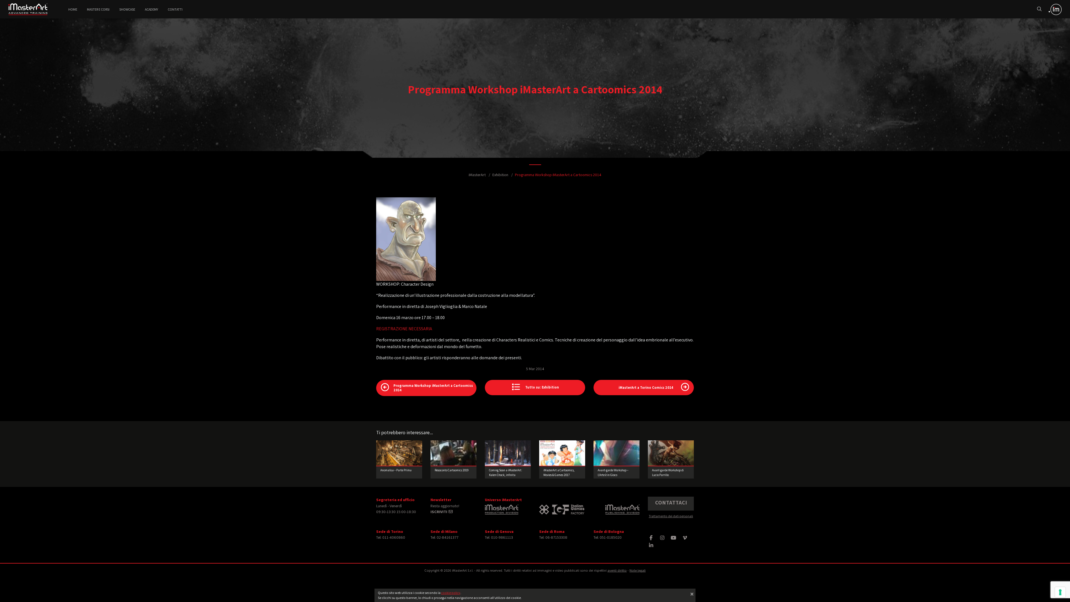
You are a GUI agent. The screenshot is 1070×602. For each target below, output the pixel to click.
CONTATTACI (671, 502)
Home (72, 9)
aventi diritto (617, 570)
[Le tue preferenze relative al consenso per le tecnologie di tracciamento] (1060, 592)
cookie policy (450, 593)
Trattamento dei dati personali (671, 516)
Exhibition (500, 174)
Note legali (637, 570)
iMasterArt (477, 174)
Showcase (127, 9)
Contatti (175, 9)
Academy (151, 9)
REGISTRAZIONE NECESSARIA (404, 329)
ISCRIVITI (439, 511)
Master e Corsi (98, 9)
